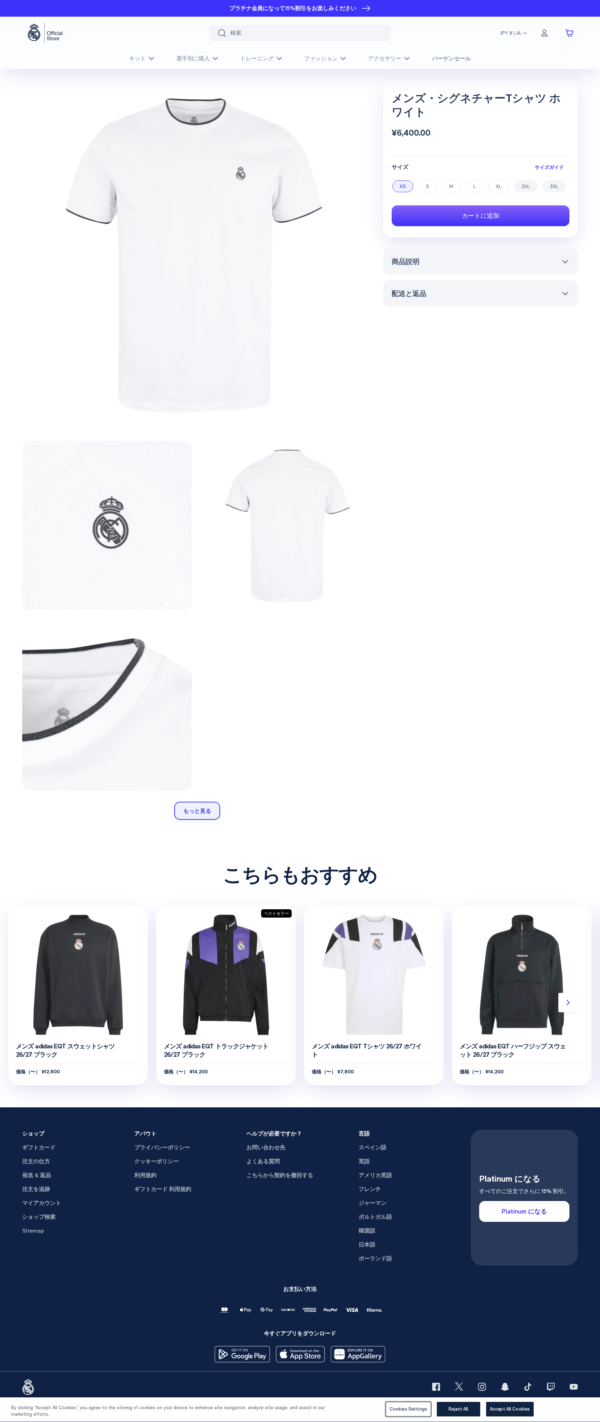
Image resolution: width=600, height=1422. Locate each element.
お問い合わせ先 (266, 1147)
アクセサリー (384, 58)
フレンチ (370, 1189)
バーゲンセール (451, 58)
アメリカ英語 (375, 1175)
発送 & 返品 (36, 1175)
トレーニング (257, 58)
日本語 (367, 1244)
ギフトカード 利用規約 (162, 1189)
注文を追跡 (36, 1189)
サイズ (400, 167)
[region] (300, 1409)
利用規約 (145, 1175)
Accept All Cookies (510, 1409)
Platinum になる (524, 1211)
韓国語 (367, 1230)
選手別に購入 (193, 58)
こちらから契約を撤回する (280, 1175)
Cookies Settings (408, 1409)
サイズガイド (549, 167)
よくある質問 (263, 1161)
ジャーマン (372, 1203)
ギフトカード (39, 1147)
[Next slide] (568, 1002)
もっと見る (197, 811)
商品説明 (405, 261)
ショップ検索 (39, 1217)
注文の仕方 (36, 1161)
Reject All (458, 1409)
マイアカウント (41, 1203)
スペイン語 (372, 1147)
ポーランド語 (375, 1258)
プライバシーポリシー (162, 1147)
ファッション (321, 58)
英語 (364, 1161)
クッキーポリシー (156, 1161)
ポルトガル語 (375, 1217)
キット (137, 58)
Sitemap (33, 1230)
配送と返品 (409, 293)
